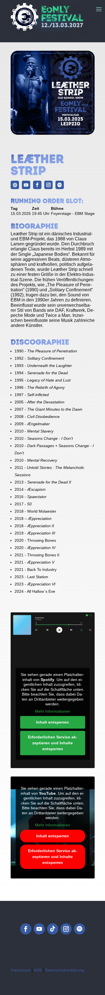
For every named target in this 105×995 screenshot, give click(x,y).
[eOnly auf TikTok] (52, 928)
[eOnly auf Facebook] (25, 928)
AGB (38, 970)
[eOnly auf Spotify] (79, 928)
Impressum (21, 970)
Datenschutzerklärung (64, 970)
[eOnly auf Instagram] (66, 928)
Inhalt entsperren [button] (52, 722)
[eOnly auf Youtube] (39, 928)
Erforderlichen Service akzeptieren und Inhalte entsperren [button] (52, 743)
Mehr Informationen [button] (52, 711)
